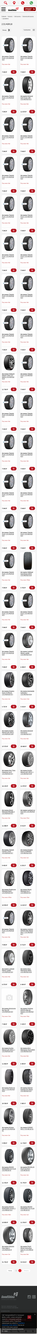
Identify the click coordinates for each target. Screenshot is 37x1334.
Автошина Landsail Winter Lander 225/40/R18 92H (26, 653)
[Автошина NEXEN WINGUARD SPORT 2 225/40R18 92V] (9, 1196)
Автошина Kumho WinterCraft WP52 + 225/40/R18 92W (27, 772)
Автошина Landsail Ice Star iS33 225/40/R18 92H (27, 811)
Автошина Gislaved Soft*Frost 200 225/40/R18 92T (26, 97)
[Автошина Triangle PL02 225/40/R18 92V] (9, 45)
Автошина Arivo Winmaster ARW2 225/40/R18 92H (26, 970)
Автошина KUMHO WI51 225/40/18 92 (26, 1128)
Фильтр (4, 30)
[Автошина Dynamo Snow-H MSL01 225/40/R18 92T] (9, 680)
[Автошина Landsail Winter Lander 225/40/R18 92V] (9, 958)
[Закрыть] (34, 1314)
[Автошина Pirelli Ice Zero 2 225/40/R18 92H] (9, 1077)
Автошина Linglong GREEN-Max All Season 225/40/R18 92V (26, 1010)
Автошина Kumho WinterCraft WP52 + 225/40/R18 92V (8, 1049)
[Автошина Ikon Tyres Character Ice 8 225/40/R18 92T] (9, 759)
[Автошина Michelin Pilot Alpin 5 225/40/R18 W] (9, 1235)
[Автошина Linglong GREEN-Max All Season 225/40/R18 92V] (27, 997)
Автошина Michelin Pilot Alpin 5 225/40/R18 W (8, 1248)
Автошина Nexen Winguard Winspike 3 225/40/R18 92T (8, 811)
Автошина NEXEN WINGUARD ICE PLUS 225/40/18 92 (9, 1168)
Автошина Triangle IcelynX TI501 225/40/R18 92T (8, 851)
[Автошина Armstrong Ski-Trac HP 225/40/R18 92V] (9, 997)
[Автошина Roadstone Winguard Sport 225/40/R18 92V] (9, 878)
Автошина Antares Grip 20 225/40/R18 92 (8, 1129)
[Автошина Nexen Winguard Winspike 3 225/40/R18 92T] (9, 799)
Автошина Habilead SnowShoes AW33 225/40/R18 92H (26, 573)
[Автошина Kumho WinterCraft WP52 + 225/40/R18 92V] (9, 1037)
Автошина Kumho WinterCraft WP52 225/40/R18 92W (8, 732)
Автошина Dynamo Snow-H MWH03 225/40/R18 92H (26, 851)
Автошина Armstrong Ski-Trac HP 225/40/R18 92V (9, 1010)
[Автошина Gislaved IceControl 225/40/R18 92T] (27, 719)
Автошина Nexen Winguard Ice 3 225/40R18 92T (25, 891)
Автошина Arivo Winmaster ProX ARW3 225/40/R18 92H (27, 1049)
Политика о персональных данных (8, 1306)
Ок (29, 1317)
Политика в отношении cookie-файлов (9, 1307)
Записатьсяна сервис (28, 9)
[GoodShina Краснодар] (13, 9)
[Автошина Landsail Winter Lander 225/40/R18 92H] (27, 640)
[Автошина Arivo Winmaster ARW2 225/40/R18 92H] (27, 958)
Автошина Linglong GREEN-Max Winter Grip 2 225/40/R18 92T (26, 931)
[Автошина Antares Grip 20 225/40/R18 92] (9, 1116)
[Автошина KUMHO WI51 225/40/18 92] (27, 1116)
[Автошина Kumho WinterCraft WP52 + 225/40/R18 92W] (27, 759)
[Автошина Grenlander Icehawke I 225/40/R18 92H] (27, 680)
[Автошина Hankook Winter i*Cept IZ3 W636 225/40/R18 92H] (9, 363)
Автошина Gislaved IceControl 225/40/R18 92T (26, 732)
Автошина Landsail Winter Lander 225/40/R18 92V (8, 970)
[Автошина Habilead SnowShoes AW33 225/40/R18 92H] (27, 561)
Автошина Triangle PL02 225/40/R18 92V (8, 58)
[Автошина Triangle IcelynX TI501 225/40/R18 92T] (9, 839)
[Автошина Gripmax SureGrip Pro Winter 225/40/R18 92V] (27, 1077)
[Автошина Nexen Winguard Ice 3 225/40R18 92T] (27, 878)
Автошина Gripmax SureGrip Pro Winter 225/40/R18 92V (26, 1089)
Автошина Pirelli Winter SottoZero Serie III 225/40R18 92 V (26, 1248)
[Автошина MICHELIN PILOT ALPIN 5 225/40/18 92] (27, 1156)
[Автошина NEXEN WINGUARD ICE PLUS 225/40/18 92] (9, 1156)
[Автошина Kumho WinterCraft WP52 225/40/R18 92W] (9, 719)
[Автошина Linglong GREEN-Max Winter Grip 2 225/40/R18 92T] (27, 918)
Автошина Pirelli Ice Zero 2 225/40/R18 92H (8, 1089)
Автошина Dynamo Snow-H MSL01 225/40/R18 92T (8, 692)
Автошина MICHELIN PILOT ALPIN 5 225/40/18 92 (27, 1168)
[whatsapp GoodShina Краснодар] (33, 1298)
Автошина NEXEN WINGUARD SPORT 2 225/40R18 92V (9, 1208)
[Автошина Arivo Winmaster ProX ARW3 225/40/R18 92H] (27, 1037)
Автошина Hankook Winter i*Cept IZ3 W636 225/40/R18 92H (8, 376)
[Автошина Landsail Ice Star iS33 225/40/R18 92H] (27, 799)
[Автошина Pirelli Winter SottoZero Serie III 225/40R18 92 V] (27, 1235)
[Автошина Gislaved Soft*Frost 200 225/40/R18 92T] (27, 85)
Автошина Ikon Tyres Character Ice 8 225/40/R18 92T (8, 772)
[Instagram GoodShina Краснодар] (29, 1298)
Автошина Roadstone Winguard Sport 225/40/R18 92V (9, 891)
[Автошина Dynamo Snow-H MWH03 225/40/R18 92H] (27, 839)
